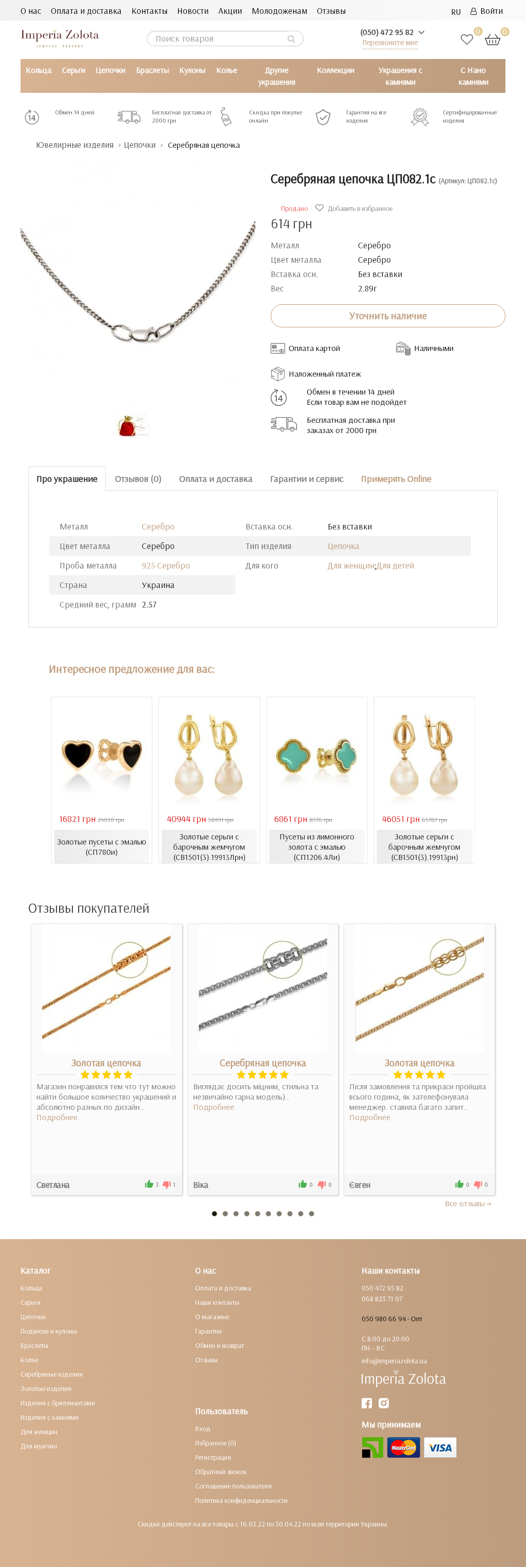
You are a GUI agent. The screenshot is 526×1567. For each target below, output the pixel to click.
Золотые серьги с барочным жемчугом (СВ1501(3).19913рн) (424, 846)
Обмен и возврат (219, 1345)
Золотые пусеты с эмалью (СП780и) (101, 846)
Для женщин (351, 565)
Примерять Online (396, 478)
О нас (31, 10)
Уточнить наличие (388, 315)
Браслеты (152, 70)
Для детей (395, 565)
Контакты (149, 10)
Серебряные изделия (52, 1374)
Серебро (158, 526)
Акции (230, 10)
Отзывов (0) (138, 478)
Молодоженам (279, 10)
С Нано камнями (474, 76)
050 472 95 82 (382, 1287)
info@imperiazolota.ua (394, 1360)
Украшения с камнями (400, 76)
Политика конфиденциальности (241, 1500)
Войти (490, 10)
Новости (193, 10)
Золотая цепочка (106, 1062)
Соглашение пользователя (233, 1486)
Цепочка (344, 545)
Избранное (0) (215, 1442)
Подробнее (57, 1117)
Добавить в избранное (359, 208)
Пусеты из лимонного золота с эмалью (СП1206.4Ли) (316, 846)
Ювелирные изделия (75, 144)
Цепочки (110, 70)
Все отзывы (465, 1203)
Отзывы (331, 10)
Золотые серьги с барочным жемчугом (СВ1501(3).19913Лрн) (209, 846)
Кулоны (192, 70)
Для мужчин (39, 1446)
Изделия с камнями (50, 1417)
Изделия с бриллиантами (58, 1402)
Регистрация (213, 1457)
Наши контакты (217, 1302)
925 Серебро (166, 565)
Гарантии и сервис (307, 478)
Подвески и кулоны (49, 1331)
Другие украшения (276, 76)
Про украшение (67, 478)
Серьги (73, 70)
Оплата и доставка (86, 10)
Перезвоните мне (390, 42)
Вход (203, 1428)
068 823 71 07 (382, 1298)
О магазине (212, 1316)
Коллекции (335, 70)
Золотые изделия (46, 1388)
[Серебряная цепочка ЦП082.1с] (138, 272)
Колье (226, 70)
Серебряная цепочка (263, 1062)
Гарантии (208, 1331)
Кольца (38, 70)
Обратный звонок (221, 1471)
